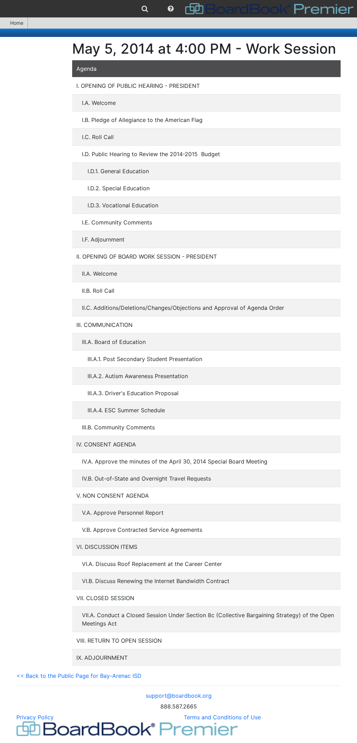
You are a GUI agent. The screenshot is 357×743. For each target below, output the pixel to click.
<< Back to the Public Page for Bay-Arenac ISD (79, 675)
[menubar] (178, 8)
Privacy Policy (35, 717)
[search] (145, 8)
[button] (170, 8)
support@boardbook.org (179, 695)
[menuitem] (145, 8)
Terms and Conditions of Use (222, 717)
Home (16, 23)
